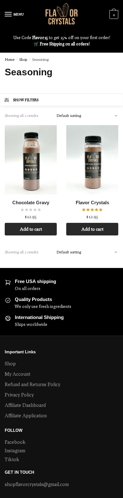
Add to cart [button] (31, 229)
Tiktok (12, 459)
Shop (23, 59)
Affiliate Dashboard (25, 405)
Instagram (15, 450)
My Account (17, 374)
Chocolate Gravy (30, 202)
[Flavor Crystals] (92, 159)
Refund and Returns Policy (32, 384)
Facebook (15, 442)
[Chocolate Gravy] (31, 159)
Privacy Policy (19, 394)
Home (10, 59)
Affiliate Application (26, 415)
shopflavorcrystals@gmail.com (37, 484)
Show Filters (26, 100)
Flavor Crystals (92, 202)
